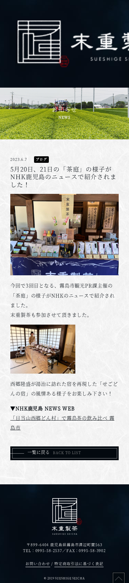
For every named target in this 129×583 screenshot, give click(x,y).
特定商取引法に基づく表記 (79, 563)
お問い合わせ (37, 563)
